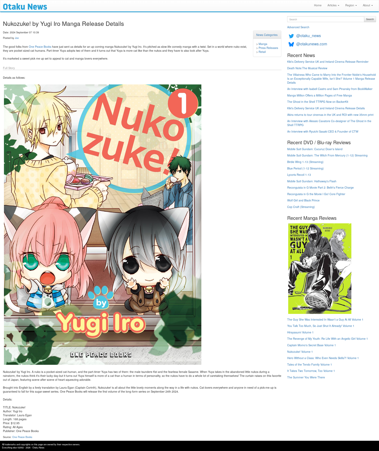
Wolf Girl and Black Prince (303, 200)
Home (318, 5)
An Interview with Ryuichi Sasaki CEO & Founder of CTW (322, 131)
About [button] (367, 5)
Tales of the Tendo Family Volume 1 (309, 364)
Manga (263, 44)
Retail (262, 52)
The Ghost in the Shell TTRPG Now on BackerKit (317, 102)
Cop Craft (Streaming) (301, 207)
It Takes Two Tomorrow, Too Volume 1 (311, 371)
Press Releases (268, 48)
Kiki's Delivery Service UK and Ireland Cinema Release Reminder (328, 62)
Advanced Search (298, 27)
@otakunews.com (311, 44)
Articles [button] (332, 5)
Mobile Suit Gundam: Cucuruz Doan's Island (314, 149)
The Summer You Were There (306, 377)
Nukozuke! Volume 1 (300, 352)
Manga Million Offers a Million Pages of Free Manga (319, 95)
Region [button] (350, 5)
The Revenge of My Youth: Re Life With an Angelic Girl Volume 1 (327, 339)
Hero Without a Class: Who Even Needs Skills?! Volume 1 (323, 358)
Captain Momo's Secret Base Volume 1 (311, 345)
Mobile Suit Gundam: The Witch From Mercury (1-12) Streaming (327, 155)
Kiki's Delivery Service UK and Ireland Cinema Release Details (326, 108)
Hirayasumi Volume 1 (300, 332)
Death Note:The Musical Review (307, 68)
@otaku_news (308, 35)
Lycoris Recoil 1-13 (299, 175)
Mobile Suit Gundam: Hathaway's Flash (311, 181)
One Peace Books (40, 47)
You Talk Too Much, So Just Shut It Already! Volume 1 (320, 326)
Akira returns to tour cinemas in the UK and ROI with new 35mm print (330, 115)
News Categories (267, 35)
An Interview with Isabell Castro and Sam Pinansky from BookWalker (329, 89)
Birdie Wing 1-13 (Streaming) (305, 162)
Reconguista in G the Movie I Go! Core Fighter (316, 194)
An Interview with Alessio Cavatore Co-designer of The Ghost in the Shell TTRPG (329, 123)
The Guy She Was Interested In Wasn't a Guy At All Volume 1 (325, 319)
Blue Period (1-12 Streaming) (305, 168)
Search (370, 19)
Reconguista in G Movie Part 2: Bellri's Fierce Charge (320, 187)
